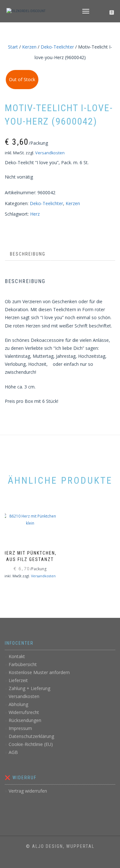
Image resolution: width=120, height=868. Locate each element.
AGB (13, 752)
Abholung (18, 704)
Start (13, 47)
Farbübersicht (23, 664)
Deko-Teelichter (57, 47)
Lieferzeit (18, 680)
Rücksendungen (25, 720)
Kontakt (17, 656)
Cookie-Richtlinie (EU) (31, 744)
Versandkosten (50, 153)
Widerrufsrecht (24, 712)
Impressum (20, 728)
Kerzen (29, 47)
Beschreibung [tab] (27, 254)
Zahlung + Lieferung (29, 688)
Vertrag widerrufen (28, 791)
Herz (35, 214)
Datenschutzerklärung (31, 736)
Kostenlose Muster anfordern (39, 672)
